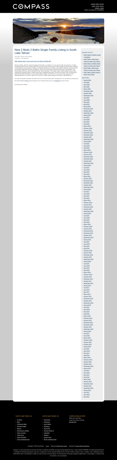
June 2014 (87, 351)
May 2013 (86, 375)
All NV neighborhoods (50, 439)
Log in (47, 446)
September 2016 (88, 303)
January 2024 (88, 130)
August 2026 (87, 80)
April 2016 (86, 314)
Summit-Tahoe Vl (49, 430)
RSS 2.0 (27, 80)
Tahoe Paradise (21, 437)
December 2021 (88, 180)
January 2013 (88, 381)
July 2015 (86, 333)
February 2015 (88, 340)
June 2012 (87, 394)
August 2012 (87, 390)
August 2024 (87, 115)
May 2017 (86, 292)
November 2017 (88, 279)
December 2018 (88, 255)
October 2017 (88, 281)
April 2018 (86, 270)
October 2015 (88, 327)
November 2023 (88, 135)
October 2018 (88, 257)
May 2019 (86, 246)
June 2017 (87, 289)
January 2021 (88, 204)
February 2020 (88, 226)
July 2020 (86, 215)
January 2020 (88, 228)
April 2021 (86, 198)
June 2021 (87, 193)
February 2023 (88, 152)
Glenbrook (47, 422)
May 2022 (86, 172)
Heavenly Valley (21, 426)
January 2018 (88, 276)
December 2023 (88, 132)
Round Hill (47, 428)
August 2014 (87, 346)
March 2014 (87, 357)
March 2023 (87, 150)
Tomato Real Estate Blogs (82, 446)
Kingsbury (47, 426)
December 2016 (88, 298)
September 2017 (88, 283)
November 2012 (88, 383)
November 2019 (88, 233)
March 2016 (87, 316)
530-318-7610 (72, 422)
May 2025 (86, 102)
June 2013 (87, 372)
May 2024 (86, 121)
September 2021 (88, 187)
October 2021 (88, 185)
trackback (57, 80)
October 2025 (88, 93)
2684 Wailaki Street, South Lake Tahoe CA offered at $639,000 (33, 61)
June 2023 (87, 145)
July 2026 (86, 82)
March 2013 (87, 379)
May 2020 (86, 220)
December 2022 (88, 156)
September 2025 (88, 95)
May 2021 (86, 196)
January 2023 (88, 154)
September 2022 (88, 163)
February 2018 (88, 274)
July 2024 (86, 117)
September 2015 (88, 329)
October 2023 (88, 137)
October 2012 (88, 386)
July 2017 (86, 287)
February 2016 (88, 318)
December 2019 (88, 231)
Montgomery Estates (23, 430)
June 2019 (87, 244)
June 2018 (87, 265)
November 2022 (88, 159)
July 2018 (86, 263)
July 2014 (86, 348)
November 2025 (88, 91)
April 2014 (86, 355)
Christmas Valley (22, 424)
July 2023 (86, 143)
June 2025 (87, 100)
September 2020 (88, 211)
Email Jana (99, 8)
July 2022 (86, 167)
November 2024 (88, 108)
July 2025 (86, 97)
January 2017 (88, 296)
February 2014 (88, 359)
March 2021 (87, 200)
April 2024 (86, 124)
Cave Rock (47, 420)
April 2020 (86, 222)
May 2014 (86, 353)
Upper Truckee (21, 433)
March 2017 (87, 294)
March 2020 (87, 224)
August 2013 (87, 368)
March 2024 (87, 126)
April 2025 (86, 104)
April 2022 (86, 174)
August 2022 (87, 165)
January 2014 (88, 362)
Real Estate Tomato (61, 446)
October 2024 (88, 111)
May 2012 (86, 396)
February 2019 (88, 250)
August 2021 (87, 189)
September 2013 (88, 366)
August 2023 (87, 141)
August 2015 (87, 331)
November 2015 (88, 324)
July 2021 (86, 191)
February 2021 (88, 202)
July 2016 (86, 307)
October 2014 (88, 344)
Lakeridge (47, 433)
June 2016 (87, 309)
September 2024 (88, 113)
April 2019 (86, 248)
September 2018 (88, 259)
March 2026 (87, 89)
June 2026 (87, 84)
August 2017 (87, 285)
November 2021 (88, 182)
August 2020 (87, 213)
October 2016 (88, 300)
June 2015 (87, 335)
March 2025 (87, 106)
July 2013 (86, 370)
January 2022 (88, 178)
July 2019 (86, 241)
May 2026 (86, 86)
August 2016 (87, 305)
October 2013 (88, 364)
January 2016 (88, 320)
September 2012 (88, 388)
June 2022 (87, 169)
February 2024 (88, 128)
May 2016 (86, 311)
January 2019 (88, 252)
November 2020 (88, 207)
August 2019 (87, 239)
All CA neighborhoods (23, 439)
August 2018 (87, 261)
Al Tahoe (19, 420)
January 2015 (88, 342)
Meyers (19, 428)
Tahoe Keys (20, 435)
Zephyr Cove (47, 437)
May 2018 (86, 268)
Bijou (18, 422)
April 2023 (86, 148)
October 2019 (88, 235)
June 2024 (87, 119)
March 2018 (87, 272)
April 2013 (86, 377)
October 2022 (88, 161)
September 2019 (88, 237)
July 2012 (86, 392)
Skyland (46, 435)
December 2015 (88, 322)
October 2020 (88, 209)
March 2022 (87, 176)
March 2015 (87, 338)
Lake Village (47, 424)
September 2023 (88, 139)
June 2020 (87, 217)
